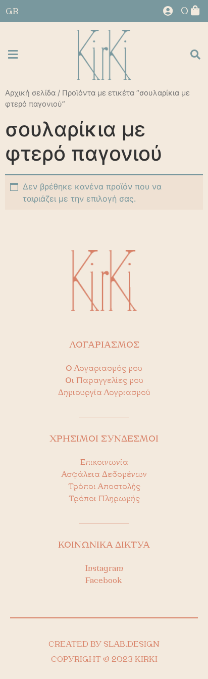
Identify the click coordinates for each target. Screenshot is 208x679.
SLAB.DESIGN (131, 645)
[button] (12, 54)
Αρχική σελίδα (30, 93)
